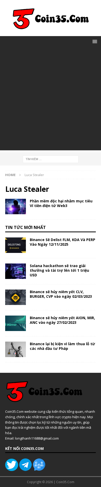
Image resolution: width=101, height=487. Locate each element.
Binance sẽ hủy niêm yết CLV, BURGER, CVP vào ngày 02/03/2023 (61, 294)
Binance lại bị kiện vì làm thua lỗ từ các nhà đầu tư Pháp (62, 346)
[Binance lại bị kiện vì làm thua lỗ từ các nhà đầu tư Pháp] (15, 349)
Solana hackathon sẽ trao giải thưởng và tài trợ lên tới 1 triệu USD (59, 270)
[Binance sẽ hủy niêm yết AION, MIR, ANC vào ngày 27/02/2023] (15, 323)
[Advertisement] (50, 100)
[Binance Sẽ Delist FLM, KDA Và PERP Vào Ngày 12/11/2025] (15, 245)
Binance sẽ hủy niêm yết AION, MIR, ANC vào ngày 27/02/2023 (62, 320)
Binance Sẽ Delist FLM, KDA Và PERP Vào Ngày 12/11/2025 (62, 242)
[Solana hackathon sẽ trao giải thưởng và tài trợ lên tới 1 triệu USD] (15, 271)
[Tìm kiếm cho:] (50, 158)
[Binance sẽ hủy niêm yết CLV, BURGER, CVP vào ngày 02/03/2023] (15, 297)
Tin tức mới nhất (25, 227)
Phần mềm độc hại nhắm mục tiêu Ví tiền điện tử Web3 (61, 203)
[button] (94, 41)
